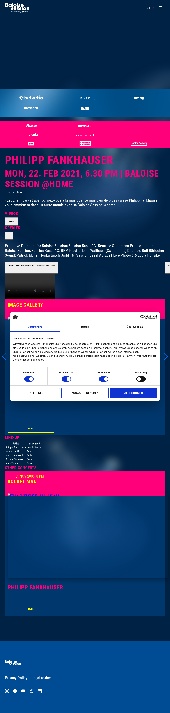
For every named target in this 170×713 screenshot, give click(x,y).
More (30, 428)
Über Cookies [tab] (135, 326)
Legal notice (41, 678)
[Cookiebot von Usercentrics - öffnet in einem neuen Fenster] (142, 317)
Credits (11, 221)
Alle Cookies (133, 393)
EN (148, 7)
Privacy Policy (16, 678)
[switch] (66, 379)
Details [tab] (85, 326)
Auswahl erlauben (85, 393)
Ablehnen (36, 393)
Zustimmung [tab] (35, 326)
